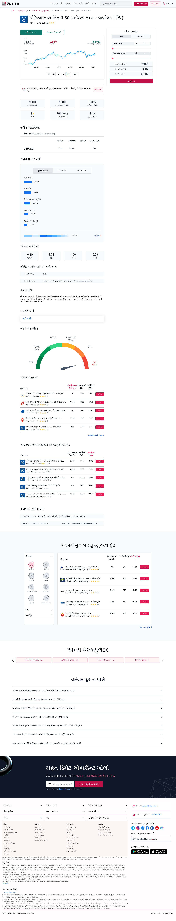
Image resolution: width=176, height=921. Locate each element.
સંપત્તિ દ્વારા (81, 170)
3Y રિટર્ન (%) (91, 386)
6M (59, 74)
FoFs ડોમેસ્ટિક (35, 464)
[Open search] (102, 3)
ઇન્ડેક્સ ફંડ (42, 22)
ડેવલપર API (70, 848)
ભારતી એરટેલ (29, 210)
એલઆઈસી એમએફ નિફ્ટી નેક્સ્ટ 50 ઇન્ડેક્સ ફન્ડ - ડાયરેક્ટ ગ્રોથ (45, 394)
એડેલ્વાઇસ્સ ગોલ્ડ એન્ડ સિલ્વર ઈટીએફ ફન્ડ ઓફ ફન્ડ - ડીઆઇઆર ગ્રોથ (44, 461)
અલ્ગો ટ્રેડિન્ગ (71, 835)
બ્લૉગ (5, 846)
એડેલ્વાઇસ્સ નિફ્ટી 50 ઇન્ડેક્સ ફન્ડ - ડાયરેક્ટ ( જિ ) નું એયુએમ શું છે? (40, 717)
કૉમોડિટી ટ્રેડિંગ (39, 832)
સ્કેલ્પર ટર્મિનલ (71, 827)
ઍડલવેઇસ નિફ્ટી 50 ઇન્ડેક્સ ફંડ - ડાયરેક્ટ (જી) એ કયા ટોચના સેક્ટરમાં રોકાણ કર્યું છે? (47, 743)
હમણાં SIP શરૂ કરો (141, 4)
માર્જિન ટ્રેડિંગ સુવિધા (41, 840)
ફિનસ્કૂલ (6, 840)
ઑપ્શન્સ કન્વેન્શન (9, 843)
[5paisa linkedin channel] (152, 828)
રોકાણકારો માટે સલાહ (10, 892)
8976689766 (157, 815)
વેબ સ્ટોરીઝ (7, 848)
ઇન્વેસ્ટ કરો (54, 3)
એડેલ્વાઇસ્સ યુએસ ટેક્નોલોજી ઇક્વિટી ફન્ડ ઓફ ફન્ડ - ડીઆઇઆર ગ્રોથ (46, 469)
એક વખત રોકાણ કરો (53, 32)
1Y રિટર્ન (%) (82, 386)
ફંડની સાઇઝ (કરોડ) (72, 386)
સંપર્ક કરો (5, 884)
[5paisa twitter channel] (142, 828)
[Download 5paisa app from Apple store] (158, 852)
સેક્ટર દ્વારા (62, 170)
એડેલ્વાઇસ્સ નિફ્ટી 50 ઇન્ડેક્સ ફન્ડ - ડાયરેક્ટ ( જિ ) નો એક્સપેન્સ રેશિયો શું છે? (44, 708)
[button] (167, 3)
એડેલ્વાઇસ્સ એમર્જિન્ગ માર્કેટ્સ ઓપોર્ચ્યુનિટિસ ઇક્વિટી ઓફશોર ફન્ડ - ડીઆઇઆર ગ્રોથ (46, 477)
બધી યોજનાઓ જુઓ (95, 435)
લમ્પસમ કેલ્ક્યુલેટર (104, 660)
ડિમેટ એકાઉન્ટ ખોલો (89, 784)
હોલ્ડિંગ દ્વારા (43, 170)
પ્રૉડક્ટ (68, 3)
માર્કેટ (81, 3)
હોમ (12, 11)
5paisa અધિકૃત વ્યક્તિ (105, 832)
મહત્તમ (75, 74)
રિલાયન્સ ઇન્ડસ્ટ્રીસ (32, 199)
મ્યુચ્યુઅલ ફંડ (23, 11)
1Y (64, 74)
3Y (68, 74)
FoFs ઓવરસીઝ (36, 472)
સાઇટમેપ (6, 838)
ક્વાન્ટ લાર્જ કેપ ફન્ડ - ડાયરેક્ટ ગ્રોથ (79, 590)
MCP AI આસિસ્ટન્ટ (72, 843)
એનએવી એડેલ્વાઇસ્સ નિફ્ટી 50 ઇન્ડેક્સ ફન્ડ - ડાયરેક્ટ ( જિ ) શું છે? (39, 699)
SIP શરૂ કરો (131, 81)
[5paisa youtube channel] (157, 828)
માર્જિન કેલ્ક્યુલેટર (68, 660)
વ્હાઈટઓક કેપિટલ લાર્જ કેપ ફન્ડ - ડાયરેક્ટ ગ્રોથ (83, 578)
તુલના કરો (98, 89)
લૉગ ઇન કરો (155, 4)
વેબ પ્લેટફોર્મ (70, 830)
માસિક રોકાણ (117, 43)
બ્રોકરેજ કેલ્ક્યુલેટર (32, 660)
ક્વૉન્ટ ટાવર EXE (71, 851)
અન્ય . (32, 22)
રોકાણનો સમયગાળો (119, 53)
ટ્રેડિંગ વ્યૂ (70, 846)
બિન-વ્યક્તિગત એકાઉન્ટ (105, 835)
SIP (121, 37)
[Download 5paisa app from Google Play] (140, 852)
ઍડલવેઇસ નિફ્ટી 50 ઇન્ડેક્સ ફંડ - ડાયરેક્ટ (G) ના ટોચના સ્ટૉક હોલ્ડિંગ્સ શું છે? (43, 734)
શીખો (87, 3)
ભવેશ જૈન (28, 318)
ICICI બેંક (27, 188)
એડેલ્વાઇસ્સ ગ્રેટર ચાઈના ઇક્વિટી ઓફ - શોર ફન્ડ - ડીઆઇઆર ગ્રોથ (45, 494)
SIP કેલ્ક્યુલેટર (140, 660)
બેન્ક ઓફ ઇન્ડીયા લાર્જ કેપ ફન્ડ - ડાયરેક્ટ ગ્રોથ (83, 602)
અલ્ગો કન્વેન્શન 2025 (10, 832)
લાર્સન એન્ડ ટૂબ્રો (31, 221)
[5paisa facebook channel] (147, 828)
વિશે (5, 824)
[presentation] (13, 660)
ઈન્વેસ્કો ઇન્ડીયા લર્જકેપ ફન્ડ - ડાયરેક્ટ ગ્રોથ (82, 567)
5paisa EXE (70, 840)
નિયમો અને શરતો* (64, 789)
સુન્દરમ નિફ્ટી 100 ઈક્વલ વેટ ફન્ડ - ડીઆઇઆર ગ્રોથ (46, 410)
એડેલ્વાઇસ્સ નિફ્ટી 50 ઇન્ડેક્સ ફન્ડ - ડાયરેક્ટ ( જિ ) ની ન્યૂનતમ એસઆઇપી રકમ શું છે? (47, 725)
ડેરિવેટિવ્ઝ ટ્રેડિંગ (40, 830)
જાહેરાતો (6, 854)
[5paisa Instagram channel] (138, 828)
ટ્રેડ (61, 3)
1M (48, 74)
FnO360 (69, 832)
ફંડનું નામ (24, 388)
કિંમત (75, 3)
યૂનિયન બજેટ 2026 (10, 851)
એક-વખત (140, 37)
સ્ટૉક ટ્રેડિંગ (38, 827)
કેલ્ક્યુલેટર (8, 811)
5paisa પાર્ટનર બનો (104, 830)
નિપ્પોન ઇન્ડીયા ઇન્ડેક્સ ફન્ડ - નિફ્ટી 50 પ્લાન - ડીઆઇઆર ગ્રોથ (43, 418)
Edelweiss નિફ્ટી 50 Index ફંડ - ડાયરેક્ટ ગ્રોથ (43, 427)
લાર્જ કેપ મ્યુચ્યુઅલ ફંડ (81, 570)
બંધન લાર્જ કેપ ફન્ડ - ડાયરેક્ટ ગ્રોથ (78, 613)
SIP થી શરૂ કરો (31, 32)
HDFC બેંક (28, 178)
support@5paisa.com (149, 806)
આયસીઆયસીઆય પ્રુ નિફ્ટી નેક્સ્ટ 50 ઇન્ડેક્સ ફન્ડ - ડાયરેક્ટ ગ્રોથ (46, 402)
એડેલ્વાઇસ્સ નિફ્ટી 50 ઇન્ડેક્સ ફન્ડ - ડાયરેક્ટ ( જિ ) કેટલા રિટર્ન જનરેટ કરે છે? (43, 690)
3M (53, 74)
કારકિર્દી (6, 835)
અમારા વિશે (7, 827)
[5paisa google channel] (162, 828)
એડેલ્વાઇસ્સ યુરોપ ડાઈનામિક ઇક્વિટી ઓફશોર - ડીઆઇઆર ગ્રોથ (43, 485)
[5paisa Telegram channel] (133, 828)
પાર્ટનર (94, 3)
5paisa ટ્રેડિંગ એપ (72, 838)
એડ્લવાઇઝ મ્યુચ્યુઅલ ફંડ (41, 11)
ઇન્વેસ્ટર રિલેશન (8, 830)
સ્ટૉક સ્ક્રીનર (39, 838)
